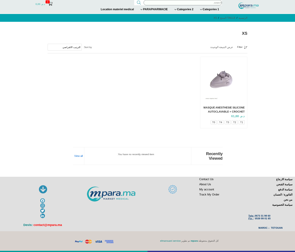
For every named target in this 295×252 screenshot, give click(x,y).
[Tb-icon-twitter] (42, 210)
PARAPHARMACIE (155, 9)
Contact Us (206, 179)
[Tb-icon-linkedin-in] (42, 216)
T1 (241, 122)
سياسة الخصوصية (282, 204)
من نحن (288, 199)
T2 (234, 122)
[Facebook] (42, 200)
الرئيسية (242, 17)
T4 (220, 122)
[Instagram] (42, 205)
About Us (205, 184)
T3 (227, 122)
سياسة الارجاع (284, 179)
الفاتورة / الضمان (282, 194)
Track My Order (209, 194)
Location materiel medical (117, 9)
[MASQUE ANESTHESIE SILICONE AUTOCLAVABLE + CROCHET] (224, 81)
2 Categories (184, 9)
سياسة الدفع (285, 189)
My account (206, 189)
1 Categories (210, 9)
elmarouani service (170, 240)
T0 (213, 122)
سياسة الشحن (284, 184)
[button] (44, 4)
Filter (240, 47)
